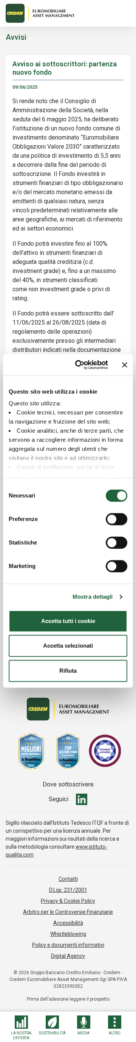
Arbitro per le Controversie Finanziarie (68, 912)
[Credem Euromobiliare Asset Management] (68, 13)
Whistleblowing (68, 934)
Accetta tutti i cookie (68, 621)
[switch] (116, 519)
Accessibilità (68, 923)
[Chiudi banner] (124, 364)
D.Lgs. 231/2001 (68, 890)
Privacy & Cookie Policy (68, 901)
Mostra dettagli (93, 596)
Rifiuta (68, 670)
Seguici (58, 799)
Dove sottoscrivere (68, 785)
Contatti (68, 879)
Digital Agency (68, 956)
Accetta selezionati (68, 645)
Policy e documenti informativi (68, 945)
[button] (21, 1027)
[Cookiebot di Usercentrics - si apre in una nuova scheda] (79, 365)
